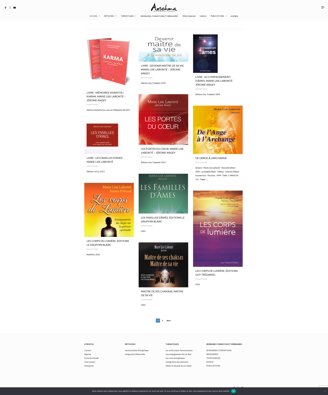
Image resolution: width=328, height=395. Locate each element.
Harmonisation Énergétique (136, 350)
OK (233, 391)
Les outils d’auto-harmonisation (179, 350)
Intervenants (90, 362)
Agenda (87, 354)
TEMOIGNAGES (213, 358)
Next (169, 321)
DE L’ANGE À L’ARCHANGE (211, 158)
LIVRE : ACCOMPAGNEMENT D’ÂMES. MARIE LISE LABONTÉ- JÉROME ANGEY (214, 80)
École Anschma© (91, 358)
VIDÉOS (209, 362)
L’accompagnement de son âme (178, 354)
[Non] (325, 391)
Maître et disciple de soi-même (178, 366)
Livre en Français (92, 104)
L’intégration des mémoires (177, 362)
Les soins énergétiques (175, 358)
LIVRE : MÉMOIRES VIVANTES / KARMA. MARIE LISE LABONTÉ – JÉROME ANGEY (106, 96)
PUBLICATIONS (213, 366)
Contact (87, 350)
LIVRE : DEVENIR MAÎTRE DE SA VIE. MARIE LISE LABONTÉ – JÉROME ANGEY (162, 69)
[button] (322, 7)
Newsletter (89, 366)
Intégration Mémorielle (135, 354)
